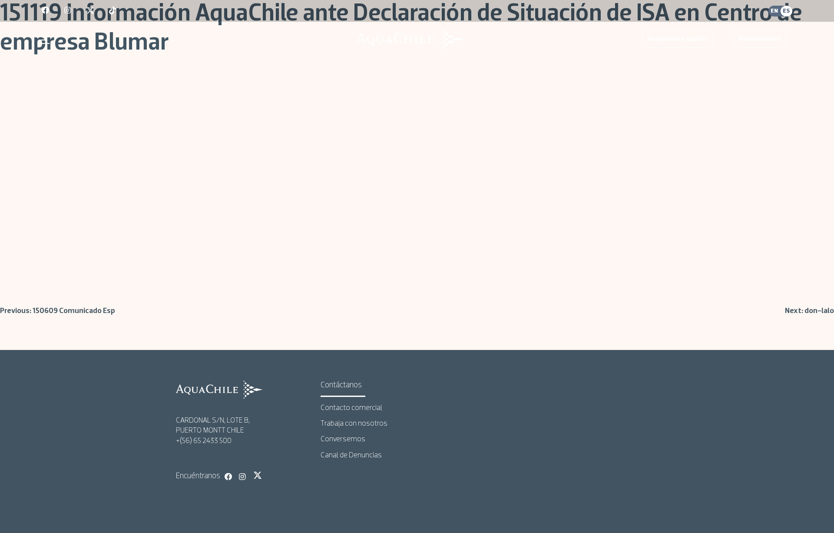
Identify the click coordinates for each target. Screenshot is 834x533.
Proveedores (759, 39)
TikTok (272, 475)
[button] (46, 40)
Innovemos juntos (677, 39)
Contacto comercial (351, 408)
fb (46, 11)
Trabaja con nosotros (354, 424)
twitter (90, 11)
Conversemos (343, 439)
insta (68, 11)
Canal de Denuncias (351, 455)
